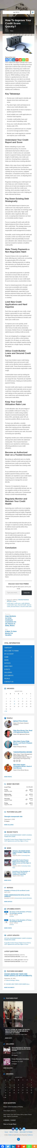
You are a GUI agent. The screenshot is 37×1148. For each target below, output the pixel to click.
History (17, 980)
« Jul (5, 711)
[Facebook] (6, 59)
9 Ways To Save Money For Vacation (11, 633)
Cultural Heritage (10, 980)
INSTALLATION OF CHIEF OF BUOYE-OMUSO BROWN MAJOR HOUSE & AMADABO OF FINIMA (17, 1031)
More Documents (9, 987)
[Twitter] (10, 59)
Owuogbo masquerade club (13, 816)
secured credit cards (25, 606)
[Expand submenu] (31, 657)
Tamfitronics (30, 1135)
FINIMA (10, 1135)
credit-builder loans (12, 605)
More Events (8, 928)
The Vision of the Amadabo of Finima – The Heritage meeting (20, 912)
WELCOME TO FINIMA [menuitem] (26, 1132)
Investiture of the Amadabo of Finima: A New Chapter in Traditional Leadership (21, 873)
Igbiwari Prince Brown (20, 721)
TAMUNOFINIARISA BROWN (22, 752)
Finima (12, 916)
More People (8, 776)
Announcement (18, 898)
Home (6, 31)
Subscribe (27, 592)
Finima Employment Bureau (11, 954)
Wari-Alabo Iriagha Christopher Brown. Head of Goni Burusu (22, 766)
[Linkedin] (13, 59)
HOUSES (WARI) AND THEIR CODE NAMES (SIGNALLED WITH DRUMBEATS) (18, 974)
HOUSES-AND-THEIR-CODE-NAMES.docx (17, 984)
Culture (29, 866)
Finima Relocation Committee (20, 1059)
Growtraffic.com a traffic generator (13, 959)
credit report (10, 603)
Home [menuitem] (6, 1132)
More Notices (8, 901)
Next (6, 629)
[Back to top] (18, 1139)
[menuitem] (18, 647)
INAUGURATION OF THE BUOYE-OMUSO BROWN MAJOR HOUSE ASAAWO (21, 1049)
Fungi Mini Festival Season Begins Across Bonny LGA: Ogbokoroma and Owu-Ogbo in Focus (21, 862)
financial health (22, 605)
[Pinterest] (16, 59)
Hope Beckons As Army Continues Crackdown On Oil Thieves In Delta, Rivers (10, 620)
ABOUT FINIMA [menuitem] (13, 1132)
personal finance (15, 606)
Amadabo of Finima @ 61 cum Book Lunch (16, 890)
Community (24, 855)
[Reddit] (20, 59)
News (11, 31)
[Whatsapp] (23, 59)
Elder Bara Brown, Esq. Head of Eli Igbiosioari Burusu (22, 731)
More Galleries (9, 824)
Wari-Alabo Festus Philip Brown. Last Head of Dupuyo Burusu (22, 743)
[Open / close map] (32, 12)
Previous (7, 614)
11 (14, 701)
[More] (26, 59)
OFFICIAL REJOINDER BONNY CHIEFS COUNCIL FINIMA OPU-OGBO (21, 852)
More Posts (7, 880)
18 (14, 703)
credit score (17, 603)
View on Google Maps (9, 1124)
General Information (27, 898)
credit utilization (25, 603)
